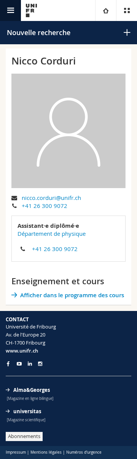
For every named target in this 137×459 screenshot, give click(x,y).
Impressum (16, 452)
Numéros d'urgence (84, 452)
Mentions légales (46, 452)
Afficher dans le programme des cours (72, 295)
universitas (27, 411)
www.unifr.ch (22, 350)
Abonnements (24, 436)
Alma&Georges (31, 390)
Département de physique (52, 233)
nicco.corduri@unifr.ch (51, 197)
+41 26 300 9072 (44, 205)
